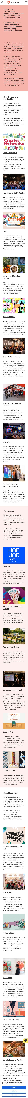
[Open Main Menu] (26, 2)
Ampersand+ (16, 370)
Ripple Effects (9, 933)
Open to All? (8, 732)
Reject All (14, 1095)
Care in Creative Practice (13, 1060)
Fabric (5, 231)
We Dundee (7, 978)
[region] (14, 1087)
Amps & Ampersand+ (11, 357)
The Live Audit (9, 317)
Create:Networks (10, 153)
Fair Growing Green (11, 647)
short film (21, 1074)
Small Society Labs (11, 1020)
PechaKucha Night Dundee (14, 193)
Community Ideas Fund (12, 690)
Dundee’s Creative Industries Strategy (11, 485)
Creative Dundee (14, 1)
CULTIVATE (7, 893)
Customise (14, 1091)
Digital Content (9, 770)
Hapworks (7, 566)
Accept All (14, 1087)
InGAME (6, 442)
